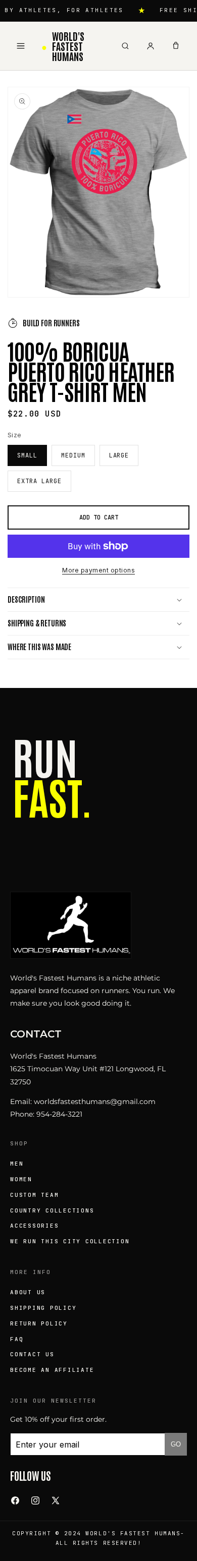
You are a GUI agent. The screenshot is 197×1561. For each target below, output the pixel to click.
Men (16, 1163)
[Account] (150, 46)
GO (176, 1444)
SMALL (27, 455)
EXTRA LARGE (39, 481)
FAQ (16, 1339)
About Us (27, 1292)
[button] (98, 599)
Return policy (39, 1323)
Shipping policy (43, 1307)
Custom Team (34, 1194)
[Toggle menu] (20, 45)
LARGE (119, 455)
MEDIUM (73, 455)
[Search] (125, 46)
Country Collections (52, 1210)
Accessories (34, 1225)
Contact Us (32, 1354)
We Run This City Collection (70, 1241)
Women (21, 1179)
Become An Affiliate (52, 1369)
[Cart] (176, 46)
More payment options (98, 570)
